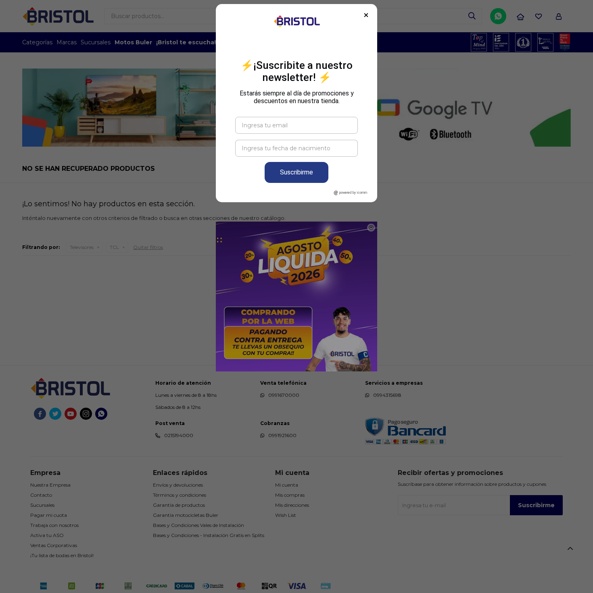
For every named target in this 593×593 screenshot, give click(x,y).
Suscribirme (296, 172)
